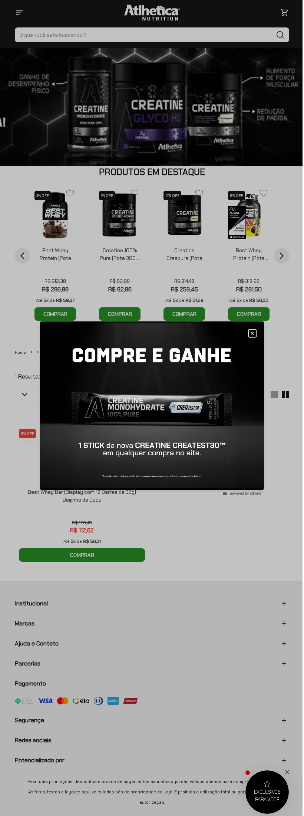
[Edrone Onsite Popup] (152, 408)
